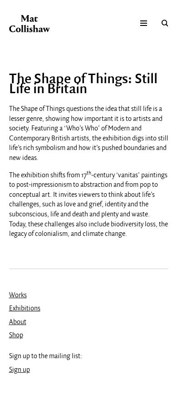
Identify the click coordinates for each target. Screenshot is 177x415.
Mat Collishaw (29, 23)
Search (165, 23)
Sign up (19, 370)
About (17, 322)
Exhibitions (24, 308)
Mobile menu (143, 23)
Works (18, 295)
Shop (16, 335)
